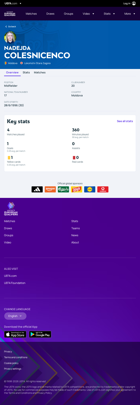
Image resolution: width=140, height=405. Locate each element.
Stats (26, 72)
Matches (40, 72)
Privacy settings (12, 368)
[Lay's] (76, 189)
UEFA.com (10, 276)
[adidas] (37, 189)
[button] (88, 13)
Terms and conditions (15, 357)
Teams (75, 228)
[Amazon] (50, 189)
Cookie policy (11, 363)
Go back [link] (12, 26)
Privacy (8, 351)
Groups (8, 235)
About (75, 242)
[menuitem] (32, 13)
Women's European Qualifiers (9, 13)
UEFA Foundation (14, 283)
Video (7, 242)
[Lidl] (89, 189)
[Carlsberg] (63, 189)
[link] (31, 13)
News (74, 235)
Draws (8, 228)
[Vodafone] (102, 189)
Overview (12, 72)
